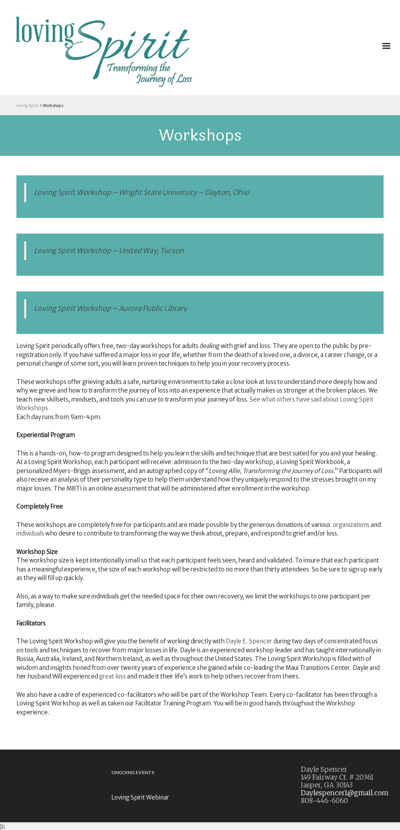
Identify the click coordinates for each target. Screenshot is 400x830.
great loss (112, 676)
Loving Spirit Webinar (140, 797)
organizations (351, 524)
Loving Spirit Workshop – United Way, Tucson (109, 250)
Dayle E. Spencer (249, 641)
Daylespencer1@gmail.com (344, 793)
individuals (30, 533)
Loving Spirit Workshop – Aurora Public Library (110, 308)
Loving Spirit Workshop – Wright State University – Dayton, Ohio (141, 192)
